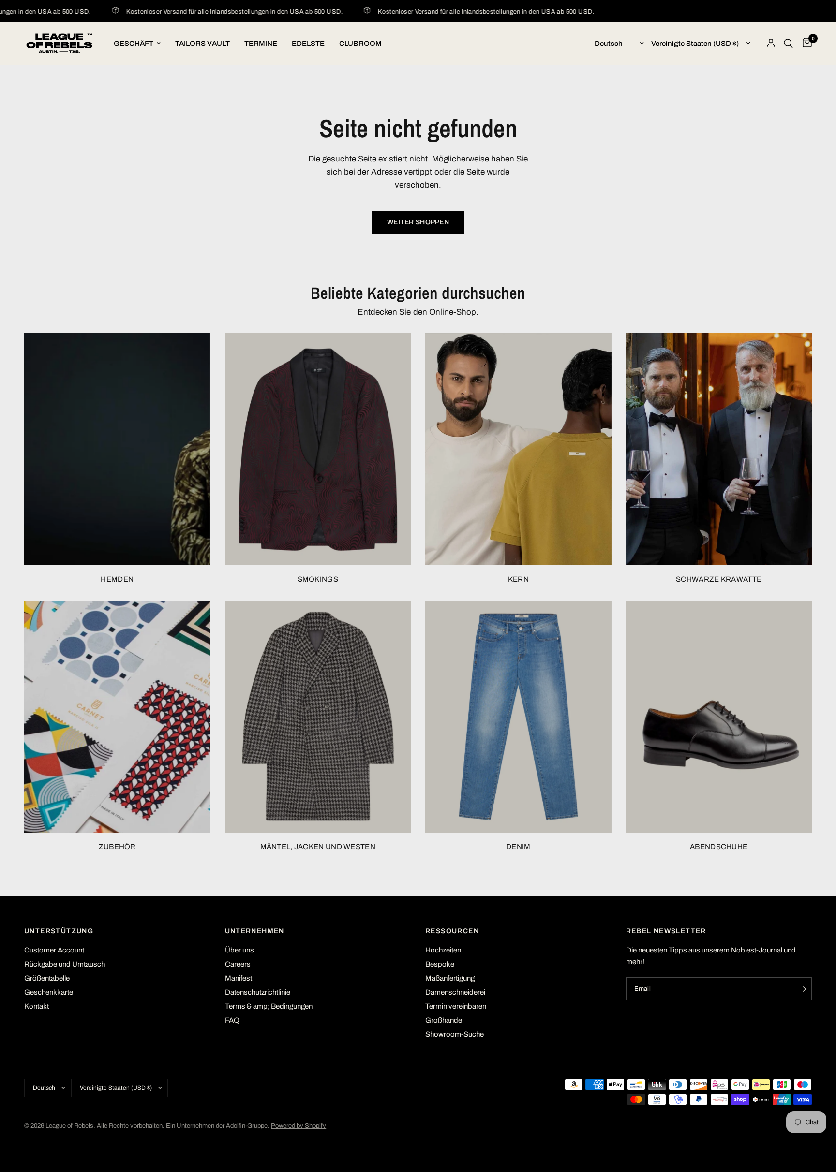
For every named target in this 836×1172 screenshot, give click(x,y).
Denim (518, 846)
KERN (518, 579)
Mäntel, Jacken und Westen (318, 846)
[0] (805, 43)
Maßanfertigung (450, 978)
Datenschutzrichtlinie (257, 992)
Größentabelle (47, 978)
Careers (238, 964)
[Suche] (788, 43)
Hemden (117, 579)
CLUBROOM (360, 43)
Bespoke (439, 964)
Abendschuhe (718, 846)
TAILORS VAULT (202, 43)
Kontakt (36, 1006)
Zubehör (117, 846)
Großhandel (444, 1020)
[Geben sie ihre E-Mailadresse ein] (802, 988)
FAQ (232, 1020)
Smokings (318, 579)
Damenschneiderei (455, 992)
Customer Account (54, 950)
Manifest (238, 978)
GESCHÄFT (133, 43)
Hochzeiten (443, 950)
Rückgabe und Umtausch (64, 964)
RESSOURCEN (452, 931)
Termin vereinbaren (455, 1006)
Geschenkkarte (48, 992)
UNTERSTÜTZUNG (58, 931)
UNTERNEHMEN (254, 931)
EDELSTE (308, 43)
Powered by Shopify (298, 1125)
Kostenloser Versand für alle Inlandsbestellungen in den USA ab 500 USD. (219, 11)
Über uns (239, 950)
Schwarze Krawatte (718, 579)
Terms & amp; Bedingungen (269, 1006)
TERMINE (260, 43)
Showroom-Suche (454, 1034)
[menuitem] (137, 43)
